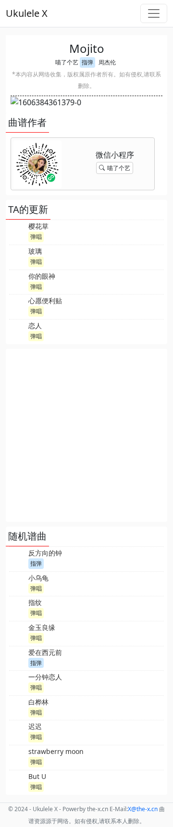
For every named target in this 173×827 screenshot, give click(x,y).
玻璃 (35, 251)
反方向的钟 (45, 552)
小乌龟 (38, 577)
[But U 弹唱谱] (17, 781)
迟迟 (35, 726)
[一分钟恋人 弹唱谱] (17, 682)
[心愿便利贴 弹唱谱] (17, 305)
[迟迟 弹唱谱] (17, 731)
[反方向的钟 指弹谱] (17, 558)
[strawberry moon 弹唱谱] (17, 756)
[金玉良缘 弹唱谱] (17, 632)
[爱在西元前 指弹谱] (17, 657)
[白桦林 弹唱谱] (17, 707)
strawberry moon (56, 751)
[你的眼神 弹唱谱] (17, 281)
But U (37, 776)
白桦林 (38, 701)
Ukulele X (27, 13)
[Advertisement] (86, 435)
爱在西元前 (45, 652)
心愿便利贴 (45, 300)
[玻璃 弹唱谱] (17, 256)
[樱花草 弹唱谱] (17, 231)
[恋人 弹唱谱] (17, 330)
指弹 (87, 62)
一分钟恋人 (45, 676)
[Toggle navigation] (153, 13)
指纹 (35, 602)
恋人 (35, 325)
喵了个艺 (66, 62)
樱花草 (38, 226)
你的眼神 (41, 276)
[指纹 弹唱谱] (17, 607)
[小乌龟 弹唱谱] (17, 583)
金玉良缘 (41, 627)
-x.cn (143, 809)
